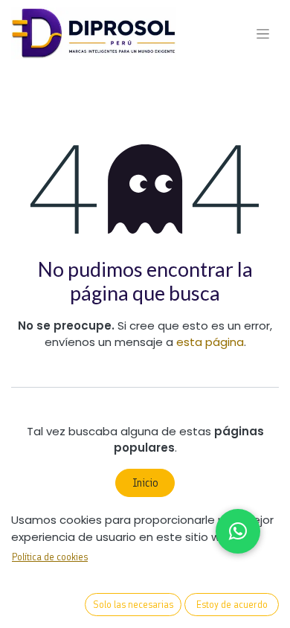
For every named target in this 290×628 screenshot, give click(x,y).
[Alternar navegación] (263, 33)
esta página (210, 342)
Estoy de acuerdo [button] (232, 604)
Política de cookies (50, 557)
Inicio (145, 483)
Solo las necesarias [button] (133, 604)
